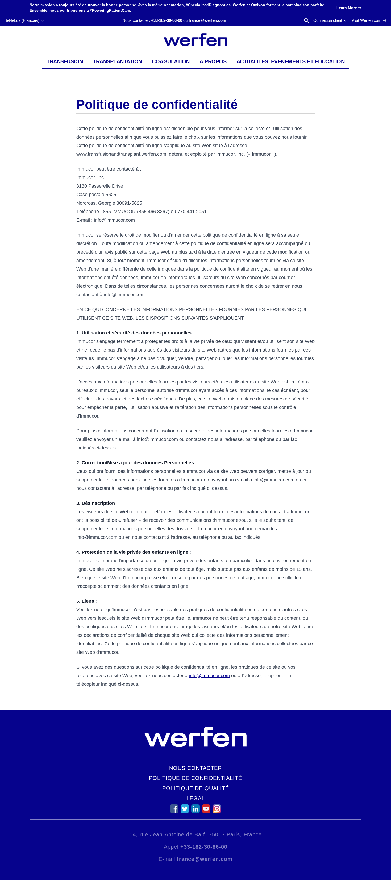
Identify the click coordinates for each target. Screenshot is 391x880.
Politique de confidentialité (195, 778)
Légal (195, 798)
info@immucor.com (209, 675)
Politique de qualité (195, 788)
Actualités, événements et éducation (290, 61)
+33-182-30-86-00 (166, 20)
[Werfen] (195, 39)
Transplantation (117, 61)
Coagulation (171, 61)
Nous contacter (195, 768)
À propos (212, 61)
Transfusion (65, 61)
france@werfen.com (207, 20)
